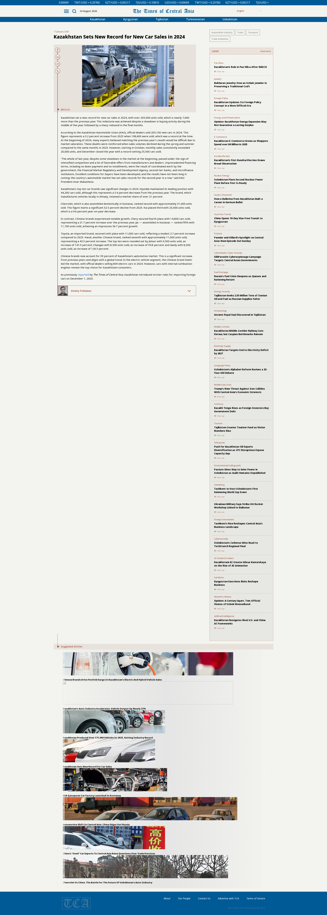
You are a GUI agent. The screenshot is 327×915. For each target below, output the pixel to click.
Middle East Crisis (222, 384)
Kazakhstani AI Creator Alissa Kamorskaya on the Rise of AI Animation (240, 564)
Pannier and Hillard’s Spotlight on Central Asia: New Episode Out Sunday (238, 239)
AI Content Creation (224, 558)
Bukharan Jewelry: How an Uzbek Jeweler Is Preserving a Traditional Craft (240, 84)
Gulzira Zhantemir (223, 194)
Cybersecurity (221, 538)
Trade (240, 32)
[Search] (74, 11)
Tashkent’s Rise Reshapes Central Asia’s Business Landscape (238, 525)
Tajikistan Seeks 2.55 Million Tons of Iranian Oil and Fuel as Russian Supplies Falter (240, 297)
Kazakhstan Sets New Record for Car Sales (87, 766)
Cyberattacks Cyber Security (228, 252)
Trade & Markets (219, 38)
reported (83, 274)
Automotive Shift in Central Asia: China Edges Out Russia (96, 824)
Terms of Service (255, 898)
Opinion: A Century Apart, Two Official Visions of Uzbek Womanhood (237, 602)
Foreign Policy (221, 98)
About (167, 898)
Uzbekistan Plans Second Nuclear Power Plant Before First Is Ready (238, 181)
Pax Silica (218, 62)
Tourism (218, 423)
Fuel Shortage (221, 272)
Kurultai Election (222, 156)
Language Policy (222, 365)
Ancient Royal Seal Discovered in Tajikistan (240, 314)
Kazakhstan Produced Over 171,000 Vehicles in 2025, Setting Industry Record (108, 737)
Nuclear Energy (221, 175)
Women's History (222, 596)
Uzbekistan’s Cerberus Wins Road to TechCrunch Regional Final (236, 544)
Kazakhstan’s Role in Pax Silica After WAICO (240, 67)
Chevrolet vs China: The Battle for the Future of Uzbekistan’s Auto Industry (107, 882)
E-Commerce (220, 136)
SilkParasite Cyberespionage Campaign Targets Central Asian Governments (237, 258)
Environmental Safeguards (227, 465)
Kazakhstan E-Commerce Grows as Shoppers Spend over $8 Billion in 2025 (241, 142)
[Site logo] (163, 10)
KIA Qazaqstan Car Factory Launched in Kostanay (92, 795)
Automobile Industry (221, 32)
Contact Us (204, 898)
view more (265, 51)
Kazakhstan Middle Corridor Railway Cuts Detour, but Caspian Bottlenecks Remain (238, 332)
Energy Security (222, 291)
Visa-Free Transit (222, 214)
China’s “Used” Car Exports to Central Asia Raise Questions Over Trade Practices (109, 853)
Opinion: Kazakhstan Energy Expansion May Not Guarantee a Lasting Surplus (240, 123)
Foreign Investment (224, 519)
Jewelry (217, 78)
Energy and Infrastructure (227, 117)
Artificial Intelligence (224, 616)
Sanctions (219, 577)
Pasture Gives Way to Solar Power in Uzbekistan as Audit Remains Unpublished (239, 471)
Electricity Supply (222, 345)
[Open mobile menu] (66, 11)
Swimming (219, 484)
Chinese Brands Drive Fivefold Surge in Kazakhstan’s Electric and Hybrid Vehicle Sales (112, 679)
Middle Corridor (222, 326)
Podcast (218, 233)
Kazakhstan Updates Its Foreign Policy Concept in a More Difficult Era (237, 104)
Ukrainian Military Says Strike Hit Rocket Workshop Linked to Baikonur (238, 505)
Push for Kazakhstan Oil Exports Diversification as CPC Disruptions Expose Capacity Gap (239, 450)
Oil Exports (219, 442)
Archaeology (220, 310)
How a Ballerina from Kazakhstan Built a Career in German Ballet (238, 200)
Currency (218, 403)
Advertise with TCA (228, 898)
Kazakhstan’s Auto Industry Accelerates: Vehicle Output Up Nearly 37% (104, 708)
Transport (253, 32)
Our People (184, 898)
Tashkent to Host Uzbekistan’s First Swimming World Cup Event (236, 490)
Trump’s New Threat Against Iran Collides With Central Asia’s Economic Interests (239, 390)
